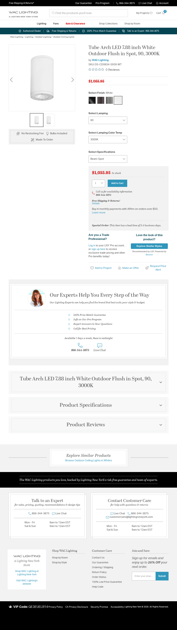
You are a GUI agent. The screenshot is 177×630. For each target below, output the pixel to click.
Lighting (29, 36)
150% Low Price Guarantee (107, 582)
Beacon (149, 254)
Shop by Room (60, 558)
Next (72, 79)
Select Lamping (98, 113)
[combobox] (88, 13)
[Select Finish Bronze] (100, 100)
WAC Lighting (16, 36)
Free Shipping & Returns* (21, 3)
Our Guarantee (83, 3)
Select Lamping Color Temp (105, 132)
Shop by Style (59, 562)
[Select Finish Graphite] (109, 100)
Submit (162, 576)
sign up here (98, 249)
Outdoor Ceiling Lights (63, 36)
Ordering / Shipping (102, 567)
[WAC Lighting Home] (23, 13)
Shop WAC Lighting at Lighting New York (27, 573)
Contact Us (98, 558)
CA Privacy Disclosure (76, 607)
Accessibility (117, 607)
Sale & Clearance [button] (75, 24)
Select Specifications (101, 152)
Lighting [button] (41, 24)
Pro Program (102, 3)
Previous (11, 79)
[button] (162, 3)
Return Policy (99, 572)
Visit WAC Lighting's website (27, 582)
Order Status (99, 577)
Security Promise (99, 607)
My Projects (143, 13)
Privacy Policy (55, 607)
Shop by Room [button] (132, 24)
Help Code (97, 587)
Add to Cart (117, 183)
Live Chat (147, 3)
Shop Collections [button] (108, 24)
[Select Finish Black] (92, 100)
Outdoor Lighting (43, 36)
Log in (91, 245)
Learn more (98, 212)
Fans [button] (56, 24)
